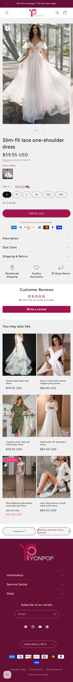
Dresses (18, 531)
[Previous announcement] (6, 3)
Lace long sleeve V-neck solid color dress (53, 504)
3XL (61, 194)
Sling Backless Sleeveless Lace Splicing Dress (19, 504)
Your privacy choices (38, 675)
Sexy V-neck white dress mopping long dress (53, 382)
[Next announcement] (66, 3)
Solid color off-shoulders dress (53, 443)
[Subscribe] (54, 614)
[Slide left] (29, 130)
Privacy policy (36, 669)
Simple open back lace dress (17, 382)
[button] (7, 12)
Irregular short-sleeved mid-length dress (18, 443)
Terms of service (54, 669)
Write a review (36, 309)
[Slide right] (44, 130)
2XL (48, 194)
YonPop (22, 669)
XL (36, 194)
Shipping (6, 160)
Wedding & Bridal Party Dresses (50, 531)
